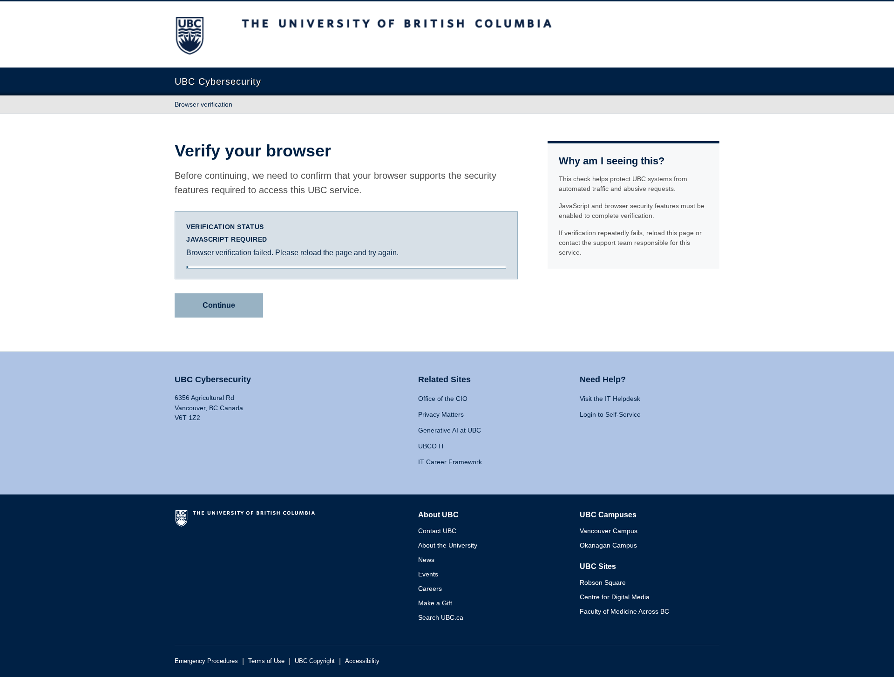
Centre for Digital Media (615, 597)
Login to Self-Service (610, 414)
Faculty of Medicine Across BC (624, 611)
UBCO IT (431, 446)
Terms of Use (266, 660)
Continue (219, 305)
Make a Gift (435, 603)
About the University (447, 545)
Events (428, 574)
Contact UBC (437, 531)
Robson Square (603, 582)
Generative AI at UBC (449, 430)
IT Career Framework (450, 462)
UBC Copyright (315, 660)
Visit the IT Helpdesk (610, 398)
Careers (430, 588)
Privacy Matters (441, 414)
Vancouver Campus (608, 531)
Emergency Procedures (206, 660)
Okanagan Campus (608, 545)
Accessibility (362, 660)
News (426, 559)
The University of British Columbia (247, 522)
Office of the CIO (442, 398)
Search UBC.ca (440, 617)
